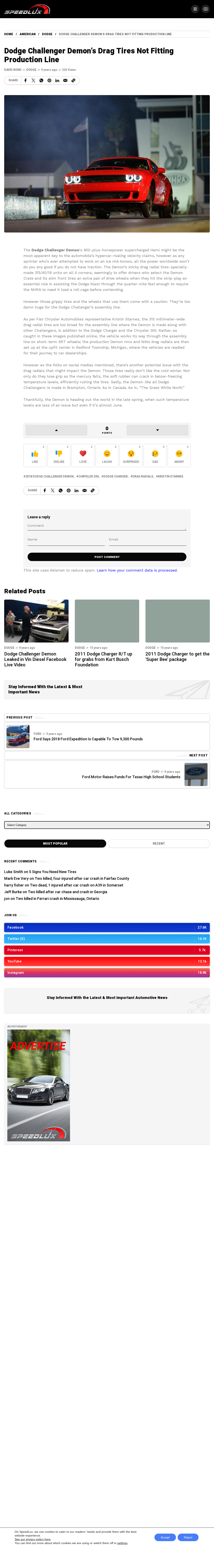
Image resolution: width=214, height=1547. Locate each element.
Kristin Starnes (170, 476)
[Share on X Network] (33, 80)
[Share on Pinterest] (49, 80)
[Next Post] (196, 774)
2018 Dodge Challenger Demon (49, 476)
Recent (159, 843)
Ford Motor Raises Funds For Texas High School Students (131, 777)
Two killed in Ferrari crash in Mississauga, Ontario (57, 899)
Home (8, 34)
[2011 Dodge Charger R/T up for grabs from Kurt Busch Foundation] (107, 621)
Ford (37, 734)
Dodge (47, 34)
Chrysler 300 (88, 476)
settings (122, 1543)
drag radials (142, 476)
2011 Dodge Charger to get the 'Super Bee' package (177, 657)
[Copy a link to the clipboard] (73, 80)
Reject (188, 1537)
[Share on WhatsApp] (41, 80)
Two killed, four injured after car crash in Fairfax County (82, 878)
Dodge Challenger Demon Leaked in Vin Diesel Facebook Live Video (35, 659)
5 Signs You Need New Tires (52, 872)
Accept (165, 1537)
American (28, 34)
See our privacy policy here (33, 1539)
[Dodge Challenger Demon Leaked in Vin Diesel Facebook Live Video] (36, 620)
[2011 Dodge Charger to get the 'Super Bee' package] (177, 621)
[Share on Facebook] (25, 80)
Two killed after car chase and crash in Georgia (67, 892)
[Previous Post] (17, 736)
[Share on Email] (65, 80)
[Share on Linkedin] (57, 80)
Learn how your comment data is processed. (137, 570)
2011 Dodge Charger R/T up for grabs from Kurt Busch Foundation (103, 659)
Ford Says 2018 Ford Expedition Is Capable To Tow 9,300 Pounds (88, 739)
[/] (195, 9)
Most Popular (55, 843)
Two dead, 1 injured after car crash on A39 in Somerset (76, 885)
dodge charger (115, 476)
